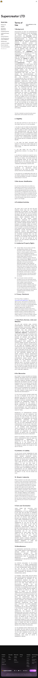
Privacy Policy (22, 673)
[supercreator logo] (1, 1)
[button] (36, 1)
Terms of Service (28, 673)
